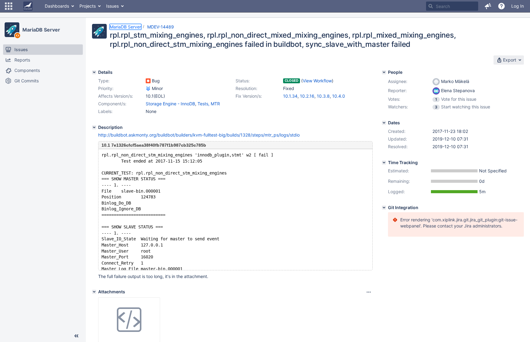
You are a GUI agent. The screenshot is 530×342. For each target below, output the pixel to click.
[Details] (94, 72)
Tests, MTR (209, 103)
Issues (112, 6)
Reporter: (397, 90)
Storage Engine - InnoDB (170, 103)
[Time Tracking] (384, 162)
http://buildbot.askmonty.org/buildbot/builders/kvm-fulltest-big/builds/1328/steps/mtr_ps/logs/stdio (199, 134)
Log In (517, 6)
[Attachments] (94, 292)
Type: (103, 80)
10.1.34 (290, 96)
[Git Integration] (384, 207)
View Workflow (317, 80)
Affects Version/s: (115, 96)
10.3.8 (323, 96)
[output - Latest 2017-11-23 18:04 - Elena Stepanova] (129, 320)
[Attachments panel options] (369, 292)
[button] (8, 6)
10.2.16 (307, 96)
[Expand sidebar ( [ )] (76, 335)
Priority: (105, 88)
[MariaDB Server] (12, 29)
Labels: (105, 111)
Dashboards (57, 6)
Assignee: (397, 81)
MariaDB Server (41, 30)
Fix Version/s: (249, 96)
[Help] (501, 6)
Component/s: (112, 103)
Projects (87, 6)
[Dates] (384, 123)
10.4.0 (338, 96)
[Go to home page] (28, 6)
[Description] (94, 127)
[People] (384, 72)
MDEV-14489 (160, 26)
